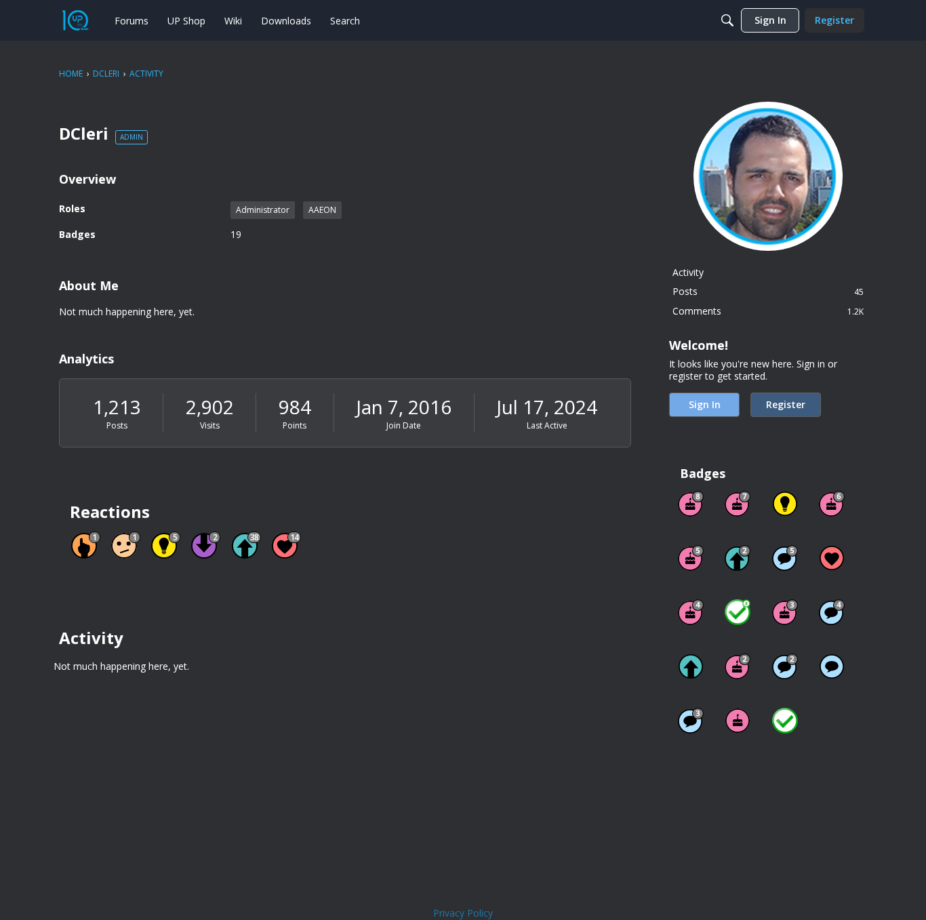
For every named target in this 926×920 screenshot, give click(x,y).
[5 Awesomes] (832, 558)
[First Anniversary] (737, 721)
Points (294, 425)
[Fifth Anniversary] (691, 558)
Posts (116, 425)
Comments (768, 310)
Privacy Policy (463, 912)
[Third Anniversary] (785, 612)
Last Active (547, 425)
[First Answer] (785, 721)
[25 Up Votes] (737, 558)
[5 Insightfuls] (785, 504)
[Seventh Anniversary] (737, 504)
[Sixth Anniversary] (832, 504)
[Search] (727, 20)
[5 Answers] (737, 612)
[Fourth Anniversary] (691, 612)
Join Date (403, 425)
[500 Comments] (832, 612)
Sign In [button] (705, 404)
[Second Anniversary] (737, 666)
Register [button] (785, 404)
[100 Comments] (691, 721)
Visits (210, 425)
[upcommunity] (75, 20)
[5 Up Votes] (691, 666)
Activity (688, 272)
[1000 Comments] (785, 558)
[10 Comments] (785, 666)
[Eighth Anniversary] (691, 504)
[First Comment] (832, 666)
